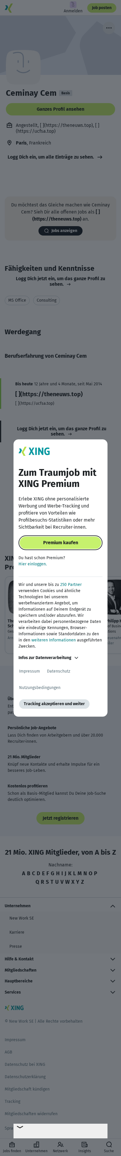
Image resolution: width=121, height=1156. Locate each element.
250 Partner (71, 584)
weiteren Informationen (53, 640)
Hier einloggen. (33, 564)
